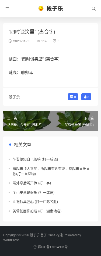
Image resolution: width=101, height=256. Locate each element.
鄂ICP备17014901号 (53, 246)
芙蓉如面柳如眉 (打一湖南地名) (37, 210)
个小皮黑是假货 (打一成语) (33, 192)
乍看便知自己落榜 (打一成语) (35, 159)
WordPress (11, 239)
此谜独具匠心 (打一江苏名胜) (35, 201)
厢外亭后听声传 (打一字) (32, 182)
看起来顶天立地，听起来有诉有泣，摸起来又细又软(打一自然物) (51, 171)
